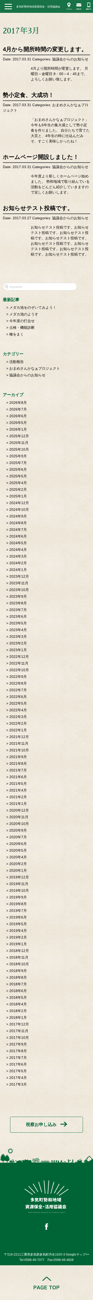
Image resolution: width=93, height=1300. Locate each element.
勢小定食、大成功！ (28, 95)
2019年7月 (18, 910)
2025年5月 (18, 476)
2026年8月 (18, 403)
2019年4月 (18, 931)
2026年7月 (18, 409)
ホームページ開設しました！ (41, 157)
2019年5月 (18, 924)
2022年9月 (18, 677)
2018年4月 (18, 1004)
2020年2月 (18, 864)
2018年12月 (19, 951)
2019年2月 (18, 937)
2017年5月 (18, 1071)
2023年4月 (18, 630)
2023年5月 (18, 623)
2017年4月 (18, 1078)
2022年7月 (18, 690)
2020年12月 (19, 810)
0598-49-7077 (34, 1260)
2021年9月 (18, 757)
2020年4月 (18, 857)
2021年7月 (18, 770)
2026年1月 (18, 429)
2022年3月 (18, 717)
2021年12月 (19, 737)
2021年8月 (18, 763)
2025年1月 (18, 496)
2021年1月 (18, 804)
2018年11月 (18, 957)
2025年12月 (19, 436)
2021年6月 (18, 777)
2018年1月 (18, 1017)
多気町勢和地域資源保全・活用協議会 (38, 6)
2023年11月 (18, 583)
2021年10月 (19, 750)
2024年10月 (19, 509)
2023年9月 (18, 596)
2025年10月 (19, 449)
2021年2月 (18, 797)
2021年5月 (18, 783)
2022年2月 (18, 723)
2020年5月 (18, 850)
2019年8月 (18, 904)
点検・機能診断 (22, 327)
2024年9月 (18, 516)
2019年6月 (18, 917)
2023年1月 (18, 650)
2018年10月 (19, 964)
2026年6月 (18, 416)
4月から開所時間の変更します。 (45, 49)
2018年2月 (18, 1011)
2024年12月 (19, 503)
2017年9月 (18, 1044)
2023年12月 (19, 576)
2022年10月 (19, 670)
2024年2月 (18, 563)
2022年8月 (18, 683)
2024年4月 (18, 550)
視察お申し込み (41, 1124)
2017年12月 (19, 1024)
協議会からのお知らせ (70, 59)
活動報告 (16, 362)
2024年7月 (18, 530)
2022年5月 (18, 703)
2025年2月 (18, 489)
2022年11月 (18, 663)
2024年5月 (18, 543)
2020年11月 (18, 817)
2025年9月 (18, 456)
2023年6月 (18, 616)
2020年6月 (18, 844)
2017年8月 (18, 1051)
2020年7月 (18, 837)
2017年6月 (18, 1064)
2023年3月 (18, 636)
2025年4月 (18, 483)
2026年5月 (18, 423)
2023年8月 (18, 603)
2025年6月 (18, 469)
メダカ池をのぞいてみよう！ (32, 307)
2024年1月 (18, 570)
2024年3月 (18, 556)
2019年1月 (18, 944)
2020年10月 (19, 824)
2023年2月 (18, 643)
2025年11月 (18, 443)
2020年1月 (18, 870)
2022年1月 (18, 730)
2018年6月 (18, 991)
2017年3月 (18, 1084)
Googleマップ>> (77, 1254)
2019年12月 (19, 877)
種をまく (16, 334)
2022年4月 (18, 710)
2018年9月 (18, 971)
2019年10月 (19, 890)
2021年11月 (18, 743)
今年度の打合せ (22, 321)
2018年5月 (18, 997)
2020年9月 (18, 830)
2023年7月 (18, 610)
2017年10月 (19, 1037)
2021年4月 (18, 790)
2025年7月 (18, 463)
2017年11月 (18, 1031)
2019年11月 (18, 884)
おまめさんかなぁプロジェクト (34, 368)
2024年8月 (18, 523)
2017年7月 (18, 1058)
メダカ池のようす (23, 314)
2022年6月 (18, 697)
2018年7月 (18, 984)
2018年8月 (18, 977)
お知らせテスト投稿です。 (38, 208)
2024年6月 (18, 536)
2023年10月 (19, 590)
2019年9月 (18, 897)
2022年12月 (19, 656)
